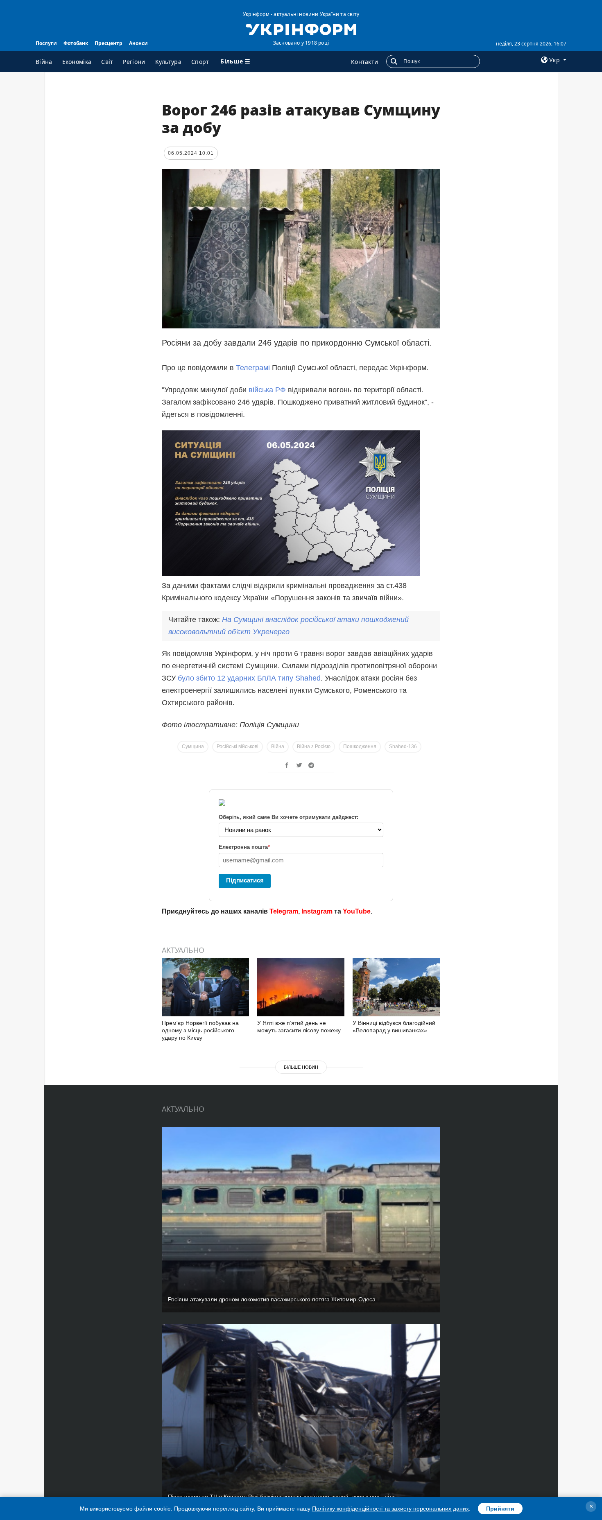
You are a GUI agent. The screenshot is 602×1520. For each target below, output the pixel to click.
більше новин (301, 1067)
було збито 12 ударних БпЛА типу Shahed (248, 678)
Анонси (138, 43)
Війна (44, 62)
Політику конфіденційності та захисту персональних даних (390, 1508)
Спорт (200, 62)
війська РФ (267, 390)
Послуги (46, 43)
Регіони (134, 62)
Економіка (77, 62)
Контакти (364, 62)
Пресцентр (108, 43)
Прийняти (500, 1508)
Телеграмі (254, 368)
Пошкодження (359, 746)
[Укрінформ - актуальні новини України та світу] (301, 28)
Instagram (317, 911)
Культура (168, 62)
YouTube (357, 911)
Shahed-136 (403, 746)
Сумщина (193, 746)
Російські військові (237, 746)
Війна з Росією (313, 746)
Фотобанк (75, 43)
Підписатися (245, 880)
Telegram (283, 911)
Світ (107, 62)
